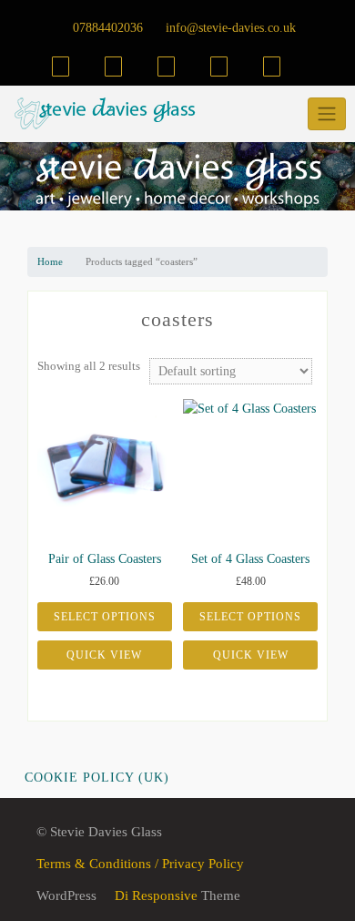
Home (50, 261)
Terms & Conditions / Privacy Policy (140, 863)
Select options (105, 616)
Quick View (104, 655)
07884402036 (106, 28)
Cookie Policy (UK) (97, 777)
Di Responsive (154, 895)
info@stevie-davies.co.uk (229, 28)
